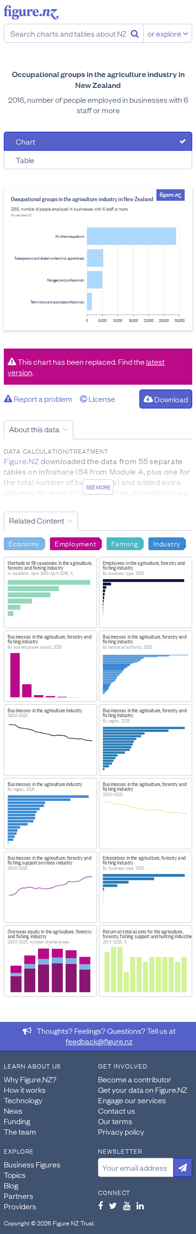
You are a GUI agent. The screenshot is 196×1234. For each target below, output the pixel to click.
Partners (18, 1195)
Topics (15, 1174)
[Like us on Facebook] (100, 1205)
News (13, 1110)
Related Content (36, 520)
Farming (124, 543)
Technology (23, 1100)
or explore (165, 33)
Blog (11, 1185)
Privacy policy (121, 1131)
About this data (34, 429)
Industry (166, 543)
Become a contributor (134, 1079)
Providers (20, 1206)
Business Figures (32, 1164)
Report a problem (42, 398)
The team (20, 1131)
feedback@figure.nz (99, 1041)
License (101, 398)
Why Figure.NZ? (30, 1079)
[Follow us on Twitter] (113, 1205)
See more (98, 487)
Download (170, 399)
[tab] (98, 141)
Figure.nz (31, 12)
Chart (25, 141)
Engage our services (132, 1100)
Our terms (115, 1121)
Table (25, 160)
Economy (24, 543)
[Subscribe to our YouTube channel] (126, 1205)
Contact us (116, 1110)
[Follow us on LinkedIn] (140, 1205)
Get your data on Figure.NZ (142, 1089)
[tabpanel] (98, 259)
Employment (75, 543)
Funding (17, 1121)
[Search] (135, 33)
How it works (25, 1089)
